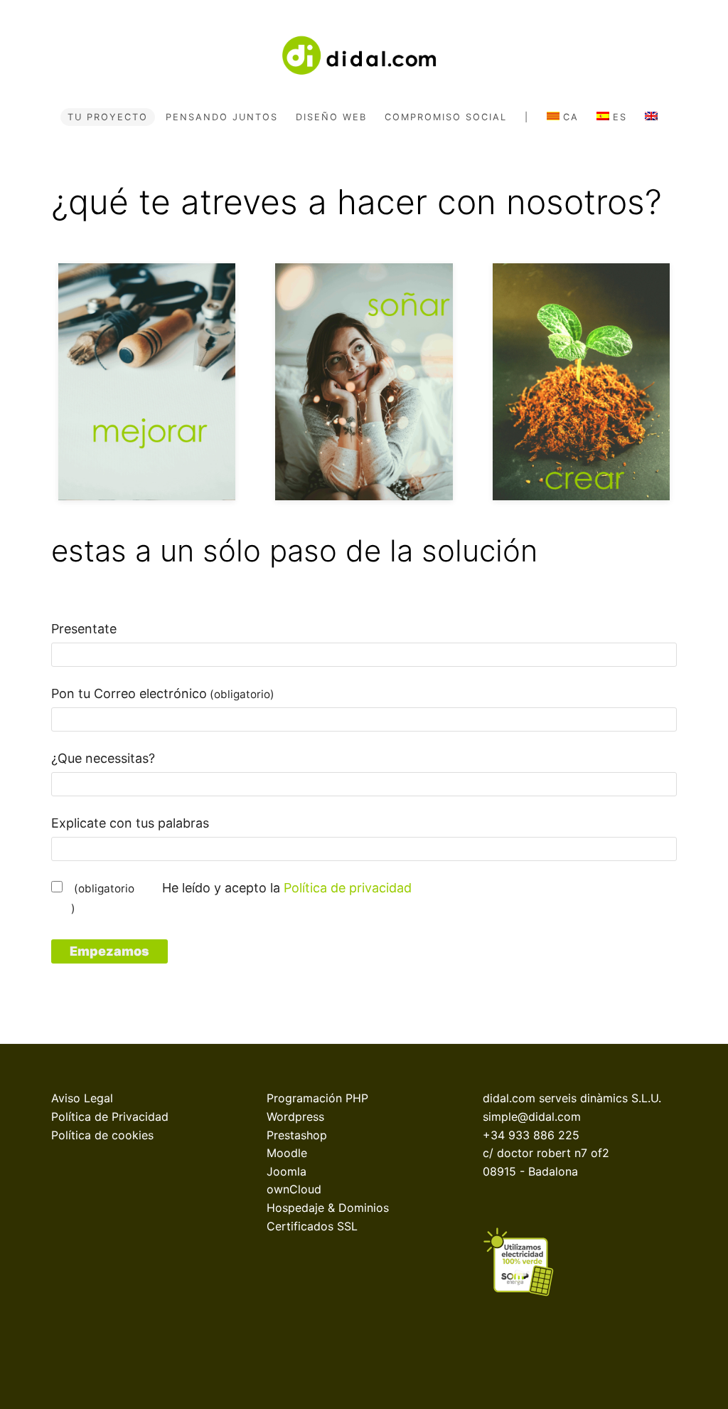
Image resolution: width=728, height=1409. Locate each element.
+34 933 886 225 (531, 1135)
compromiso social (446, 117)
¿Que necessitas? (103, 758)
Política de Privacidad (109, 1116)
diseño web (331, 117)
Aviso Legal (82, 1098)
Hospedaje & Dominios (328, 1207)
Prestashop (297, 1135)
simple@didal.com (532, 1116)
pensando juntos (222, 117)
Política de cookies (102, 1135)
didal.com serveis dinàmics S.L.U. (572, 1098)
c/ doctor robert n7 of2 (546, 1153)
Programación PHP (317, 1098)
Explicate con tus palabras (130, 823)
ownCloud (294, 1189)
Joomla (286, 1171)
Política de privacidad (348, 887)
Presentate (84, 628)
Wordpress (295, 1116)
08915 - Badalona (530, 1171)
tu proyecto (108, 117)
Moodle (287, 1153)
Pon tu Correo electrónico (162, 693)
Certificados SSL (312, 1226)
